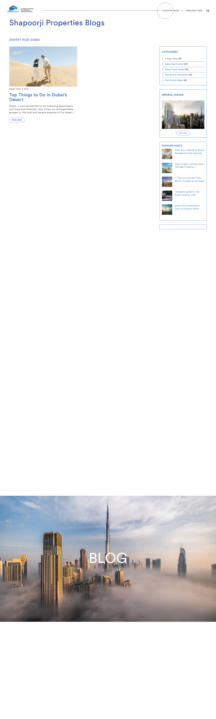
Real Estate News (174, 80)
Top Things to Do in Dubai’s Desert (38, 97)
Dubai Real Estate (174, 64)
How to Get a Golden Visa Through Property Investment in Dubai (189, 167)
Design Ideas (171, 59)
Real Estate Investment (177, 75)
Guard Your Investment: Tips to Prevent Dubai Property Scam (187, 209)
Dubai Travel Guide (174, 70)
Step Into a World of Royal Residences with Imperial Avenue (189, 153)
